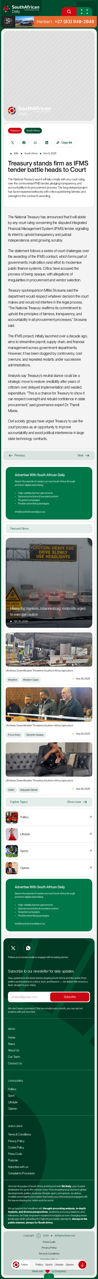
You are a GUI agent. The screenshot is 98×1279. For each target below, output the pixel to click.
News (11, 1044)
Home (11, 1037)
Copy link (67, 142)
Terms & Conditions (19, 1134)
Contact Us (15, 1063)
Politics (39, 1264)
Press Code (15, 1154)
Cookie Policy (16, 1147)
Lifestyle (59, 1264)
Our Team (14, 1056)
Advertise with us (18, 1167)
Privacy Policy (16, 1141)
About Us (13, 1050)
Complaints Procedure (21, 1173)
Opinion (70, 1264)
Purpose (13, 1160)
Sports (48, 1264)
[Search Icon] (69, 11)
